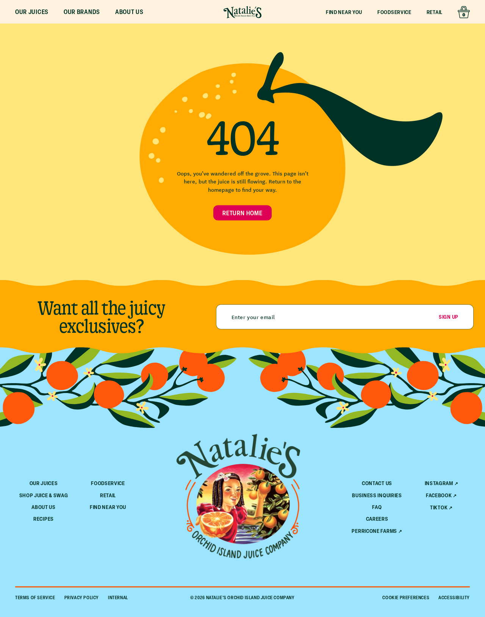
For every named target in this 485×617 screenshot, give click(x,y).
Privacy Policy (81, 597)
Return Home (242, 212)
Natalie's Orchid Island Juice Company (250, 597)
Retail (435, 12)
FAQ (377, 507)
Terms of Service (35, 597)
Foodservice (394, 12)
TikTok (438, 507)
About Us (43, 507)
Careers (377, 518)
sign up (448, 316)
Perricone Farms (374, 531)
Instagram (439, 483)
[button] (31, 12)
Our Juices (44, 483)
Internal (118, 597)
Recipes (43, 518)
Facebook (439, 495)
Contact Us (377, 483)
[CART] (464, 12)
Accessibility (454, 597)
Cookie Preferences (405, 597)
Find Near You (344, 12)
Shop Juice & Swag (43, 495)
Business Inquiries (377, 495)
